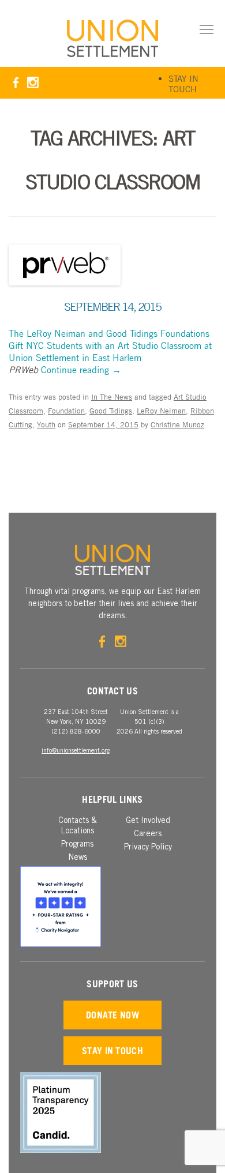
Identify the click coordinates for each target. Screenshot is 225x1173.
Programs (77, 845)
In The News (111, 396)
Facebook (15, 82)
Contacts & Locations (77, 826)
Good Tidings (110, 410)
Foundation (66, 410)
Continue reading (81, 369)
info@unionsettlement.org (76, 751)
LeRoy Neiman (161, 410)
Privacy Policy (148, 848)
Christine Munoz (177, 424)
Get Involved (148, 821)
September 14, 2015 (112, 306)
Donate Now (112, 1015)
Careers (148, 834)
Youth (46, 424)
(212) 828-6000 (75, 732)
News (77, 858)
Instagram (32, 82)
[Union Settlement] (112, 38)
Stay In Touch (183, 83)
